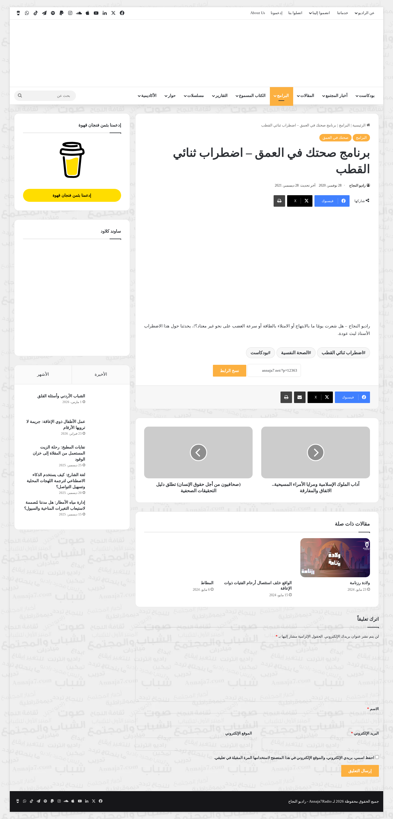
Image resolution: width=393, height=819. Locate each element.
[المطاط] (179, 557)
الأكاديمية (149, 95)
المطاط (207, 583)
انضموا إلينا (321, 13)
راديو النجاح (357, 185)
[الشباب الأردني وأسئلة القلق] (105, 404)
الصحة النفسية (295, 352)
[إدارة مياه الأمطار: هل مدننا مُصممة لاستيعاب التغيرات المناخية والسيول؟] (105, 510)
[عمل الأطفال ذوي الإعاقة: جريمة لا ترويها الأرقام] (105, 429)
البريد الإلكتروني (365, 733)
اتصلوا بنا (295, 13)
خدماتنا (342, 13)
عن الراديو (366, 13)
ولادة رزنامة (360, 583)
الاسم (373, 709)
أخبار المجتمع (337, 95)
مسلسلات (195, 95)
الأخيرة (101, 374)
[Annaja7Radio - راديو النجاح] (345, 53)
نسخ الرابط (229, 371)
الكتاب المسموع (252, 95)
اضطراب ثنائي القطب (342, 352)
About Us (257, 13)
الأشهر (43, 374)
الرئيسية (359, 125)
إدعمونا (277, 13)
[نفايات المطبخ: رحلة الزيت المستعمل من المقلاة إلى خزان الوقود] (105, 455)
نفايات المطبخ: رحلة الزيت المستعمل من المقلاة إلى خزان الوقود (59, 453)
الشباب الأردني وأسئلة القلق (61, 396)
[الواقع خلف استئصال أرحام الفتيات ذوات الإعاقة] (257, 557)
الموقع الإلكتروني (238, 733)
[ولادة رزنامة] (335, 557)
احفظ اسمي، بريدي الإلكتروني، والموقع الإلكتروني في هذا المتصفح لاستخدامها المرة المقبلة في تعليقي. (294, 757)
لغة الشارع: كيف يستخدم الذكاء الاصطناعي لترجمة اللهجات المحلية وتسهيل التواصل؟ (56, 481)
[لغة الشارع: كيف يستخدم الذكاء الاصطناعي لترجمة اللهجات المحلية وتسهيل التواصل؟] (105, 482)
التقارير (221, 95)
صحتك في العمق (335, 137)
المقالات (307, 95)
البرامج (283, 95)
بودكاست (367, 95)
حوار (172, 95)
